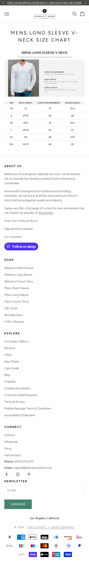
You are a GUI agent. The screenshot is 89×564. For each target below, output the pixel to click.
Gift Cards (10, 308)
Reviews (9, 348)
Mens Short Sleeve (16, 288)
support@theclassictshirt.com (28, 468)
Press (8, 448)
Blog (7, 375)
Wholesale (11, 442)
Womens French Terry (18, 281)
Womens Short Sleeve (18, 268)
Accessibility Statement (19, 415)
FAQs (8, 355)
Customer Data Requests (20, 395)
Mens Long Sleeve (16, 295)
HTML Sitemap (14, 322)
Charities (10, 382)
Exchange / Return (16, 341)
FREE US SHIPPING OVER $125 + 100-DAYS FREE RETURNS (44, 2)
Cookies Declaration (17, 388)
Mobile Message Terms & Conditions (27, 408)
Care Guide (11, 368)
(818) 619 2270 (19, 461)
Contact (9, 435)
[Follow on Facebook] (6, 474)
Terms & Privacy (14, 402)
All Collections (13, 315)
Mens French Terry (16, 301)
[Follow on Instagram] (18, 474)
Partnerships (12, 455)
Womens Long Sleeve (18, 275)
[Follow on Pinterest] (29, 474)
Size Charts (11, 361)
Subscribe (18, 504)
